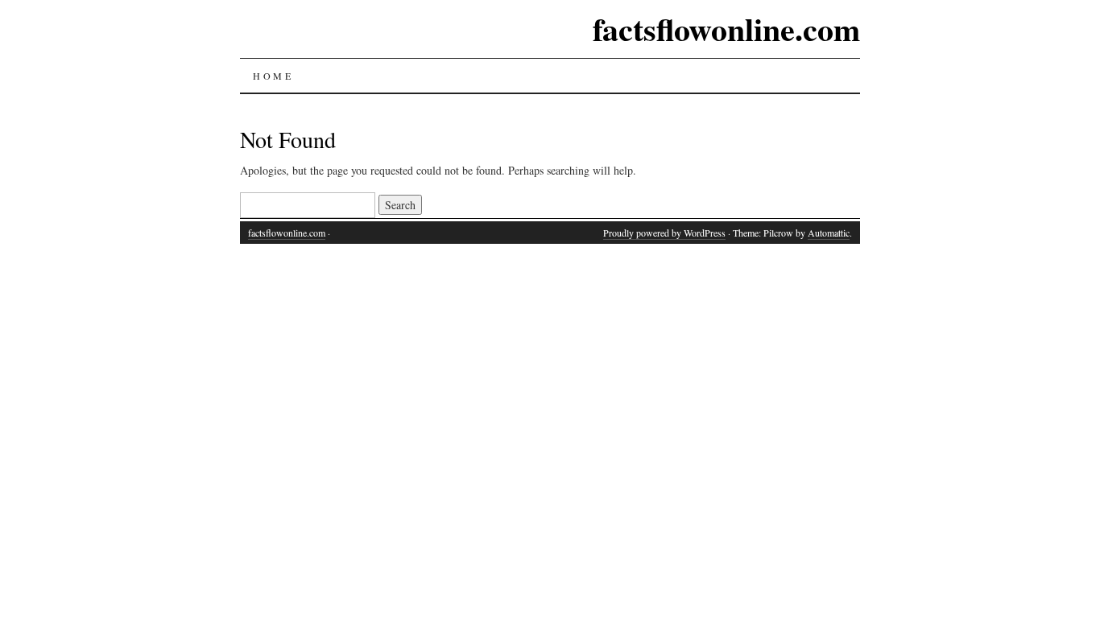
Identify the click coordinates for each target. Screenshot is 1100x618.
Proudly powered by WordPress (664, 232)
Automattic (829, 232)
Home (273, 75)
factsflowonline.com (726, 28)
